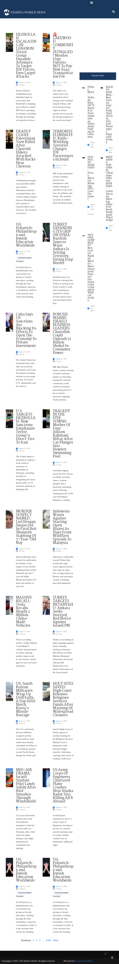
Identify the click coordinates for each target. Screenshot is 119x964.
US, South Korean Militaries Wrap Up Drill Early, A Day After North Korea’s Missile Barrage (26, 699)
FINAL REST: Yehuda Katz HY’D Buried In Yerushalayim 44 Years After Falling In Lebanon (91, 112)
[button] (91, 2)
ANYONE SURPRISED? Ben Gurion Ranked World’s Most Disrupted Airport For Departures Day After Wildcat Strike (91, 268)
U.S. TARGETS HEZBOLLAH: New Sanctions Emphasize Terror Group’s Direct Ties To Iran (25, 426)
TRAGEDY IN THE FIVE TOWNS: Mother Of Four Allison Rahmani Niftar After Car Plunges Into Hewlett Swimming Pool (63, 433)
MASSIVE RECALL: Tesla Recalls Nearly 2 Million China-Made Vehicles (24, 612)
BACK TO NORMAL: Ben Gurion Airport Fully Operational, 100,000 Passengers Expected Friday (109, 114)
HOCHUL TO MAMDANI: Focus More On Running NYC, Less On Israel (91, 178)
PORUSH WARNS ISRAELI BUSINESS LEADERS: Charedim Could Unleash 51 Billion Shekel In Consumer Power (62, 334)
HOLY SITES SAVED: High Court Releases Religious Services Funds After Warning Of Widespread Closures (63, 699)
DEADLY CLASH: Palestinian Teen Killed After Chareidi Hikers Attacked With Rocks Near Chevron (25, 149)
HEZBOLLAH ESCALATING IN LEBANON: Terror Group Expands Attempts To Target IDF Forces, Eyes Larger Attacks (26, 56)
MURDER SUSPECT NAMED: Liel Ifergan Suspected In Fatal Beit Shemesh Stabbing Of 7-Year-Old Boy (26, 527)
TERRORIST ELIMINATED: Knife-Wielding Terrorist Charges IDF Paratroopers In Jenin (63, 145)
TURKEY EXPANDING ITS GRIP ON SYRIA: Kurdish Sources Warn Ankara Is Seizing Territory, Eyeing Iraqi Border (63, 244)
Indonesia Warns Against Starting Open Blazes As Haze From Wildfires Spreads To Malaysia (62, 527)
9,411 (48, 940)
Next (55, 940)
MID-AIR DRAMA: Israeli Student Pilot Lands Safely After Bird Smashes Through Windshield (26, 785)
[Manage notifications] (112, 957)
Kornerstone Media (83, 961)
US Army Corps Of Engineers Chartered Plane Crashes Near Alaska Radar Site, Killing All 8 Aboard (63, 785)
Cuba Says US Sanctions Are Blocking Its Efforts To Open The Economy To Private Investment (26, 330)
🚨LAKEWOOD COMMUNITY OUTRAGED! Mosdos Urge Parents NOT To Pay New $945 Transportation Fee (63, 56)
